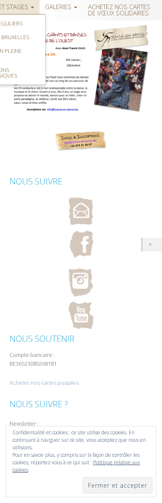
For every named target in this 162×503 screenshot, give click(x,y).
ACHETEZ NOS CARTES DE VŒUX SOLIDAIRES (119, 10)
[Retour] (152, 244)
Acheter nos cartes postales (44, 382)
